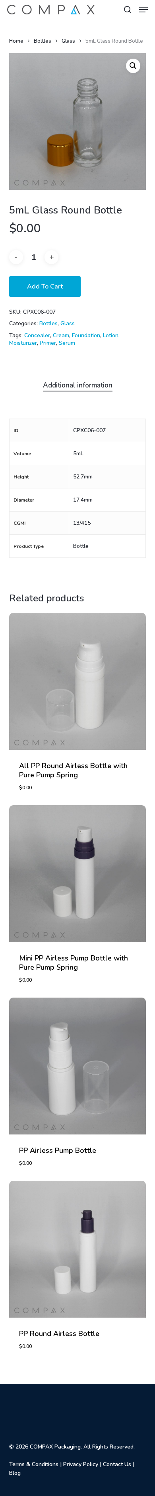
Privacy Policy (80, 1464)
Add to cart (45, 286)
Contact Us (117, 1464)
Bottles (42, 41)
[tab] (77, 385)
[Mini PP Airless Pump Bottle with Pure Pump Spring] (77, 873)
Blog (15, 1473)
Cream (61, 335)
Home (16, 41)
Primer (48, 343)
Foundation (86, 335)
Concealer (37, 335)
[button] (143, 10)
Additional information (77, 385)
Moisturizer (23, 343)
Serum (67, 343)
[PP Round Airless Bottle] (77, 1249)
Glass (68, 41)
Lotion (110, 335)
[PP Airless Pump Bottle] (77, 1066)
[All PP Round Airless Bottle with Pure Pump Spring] (77, 681)
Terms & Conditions (33, 1464)
